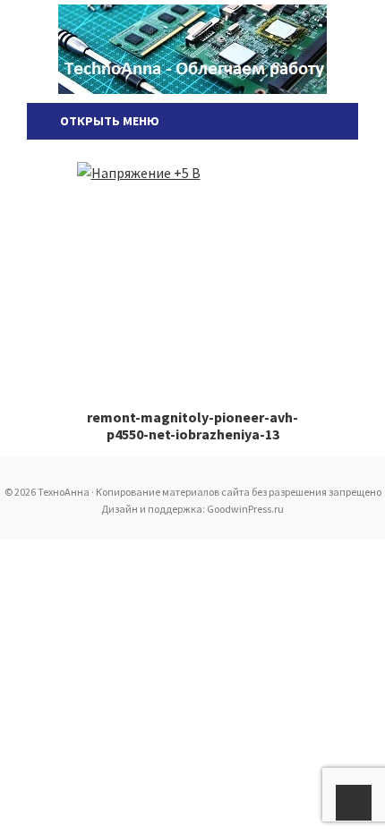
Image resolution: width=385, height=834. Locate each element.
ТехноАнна (192, 49)
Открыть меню (107, 121)
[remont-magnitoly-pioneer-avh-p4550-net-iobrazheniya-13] (193, 270)
